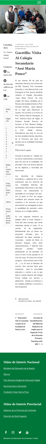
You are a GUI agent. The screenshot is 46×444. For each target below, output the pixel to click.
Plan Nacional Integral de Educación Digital (22, 380)
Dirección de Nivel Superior (15, 416)
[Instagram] (13, 431)
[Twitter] (20, 431)
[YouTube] (27, 431)
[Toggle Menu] (39, 2)
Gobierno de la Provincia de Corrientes (20, 410)
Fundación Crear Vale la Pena (16, 392)
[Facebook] (6, 431)
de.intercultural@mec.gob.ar (8, 87)
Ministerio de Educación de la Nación (19, 368)
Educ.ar (7, 374)
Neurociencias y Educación (15, 386)
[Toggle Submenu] (12, 142)
